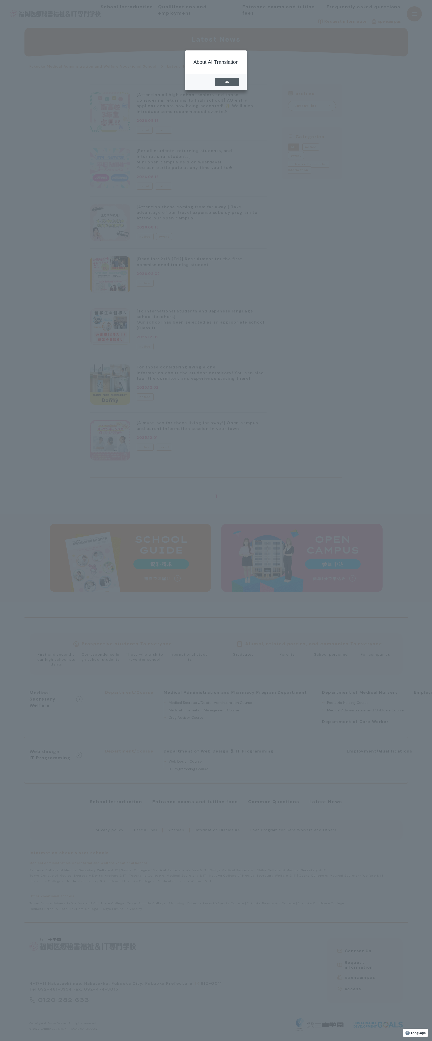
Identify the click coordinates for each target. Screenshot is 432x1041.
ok (227, 82)
